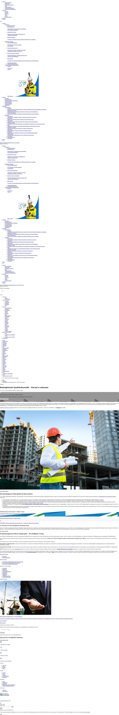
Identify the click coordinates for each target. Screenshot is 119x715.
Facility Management (23, 113)
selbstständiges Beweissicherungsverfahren (107, 496)
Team (6, 14)
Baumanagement (16, 28)
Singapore (7, 304)
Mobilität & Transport (20, 128)
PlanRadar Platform (11, 25)
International (4, 338)
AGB (3, 681)
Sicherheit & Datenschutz (12, 64)
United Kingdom (8, 331)
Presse (6, 15)
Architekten (7, 105)
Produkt (4, 23)
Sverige (6, 329)
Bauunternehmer (8, 99)
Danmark (7, 309)
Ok (1, 714)
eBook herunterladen (4, 399)
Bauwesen (27, 109)
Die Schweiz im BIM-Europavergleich (10, 564)
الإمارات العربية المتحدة (10, 337)
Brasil (6, 297)
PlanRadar (4, 574)
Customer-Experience (9, 4)
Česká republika (8, 307)
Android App (5, 691)
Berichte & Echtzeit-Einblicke (17, 55)
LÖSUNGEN (7, 107)
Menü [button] (18, 142)
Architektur (4, 568)
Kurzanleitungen (8, 2)
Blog (6, 5)
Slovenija (7, 326)
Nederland (7, 316)
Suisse (6, 327)
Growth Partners (8, 17)
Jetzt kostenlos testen (4, 491)
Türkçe (6, 330)
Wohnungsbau (20, 134)
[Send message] (13, 707)
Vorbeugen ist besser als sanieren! (6, 407)
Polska (6, 321)
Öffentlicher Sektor (26, 123)
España (6, 311)
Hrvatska (6, 313)
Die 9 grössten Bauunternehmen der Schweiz (11, 562)
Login (3, 19)
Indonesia (7, 303)
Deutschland (7, 310)
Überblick (7, 98)
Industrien (4, 106)
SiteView (10, 81)
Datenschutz (4, 682)
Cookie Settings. (87, 712)
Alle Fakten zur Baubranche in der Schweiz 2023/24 (12, 561)
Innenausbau (9, 136)
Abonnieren (2, 632)
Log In (15, 142)
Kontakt (6, 11)
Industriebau (19, 130)
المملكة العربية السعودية (10, 334)
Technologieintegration (9, 8)
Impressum (4, 683)
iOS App (4, 690)
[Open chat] (1, 709)
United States (7, 299)
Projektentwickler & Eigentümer (11, 100)
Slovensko (7, 325)
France (6, 312)
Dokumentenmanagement (16, 50)
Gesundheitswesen (11, 137)
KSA (6, 333)
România (6, 322)
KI (3, 140)
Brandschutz (22, 132)
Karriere (6, 12)
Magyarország (8, 315)
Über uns (4, 10)
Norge (6, 317)
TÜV (14, 527)
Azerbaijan (7, 302)
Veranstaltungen (8, 7)
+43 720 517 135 (20, 285)
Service (3, 1)
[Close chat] (4, 705)
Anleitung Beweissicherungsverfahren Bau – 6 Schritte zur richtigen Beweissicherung (22, 523)
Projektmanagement (6, 557)
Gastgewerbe (22, 121)
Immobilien (4, 572)
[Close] (13, 710)
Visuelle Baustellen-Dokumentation (12, 65)
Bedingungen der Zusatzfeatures (8, 684)
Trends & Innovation (6, 577)
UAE (6, 335)
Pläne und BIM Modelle (14, 44)
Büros (23, 126)
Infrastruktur (20, 119)
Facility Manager (8, 101)
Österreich (7, 319)
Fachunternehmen (8, 102)
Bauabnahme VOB (19, 549)
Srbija (6, 324)
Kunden (4, 97)
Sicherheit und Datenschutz (10, 9)
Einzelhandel (21, 117)
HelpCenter (7, 3)
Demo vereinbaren (3, 142)
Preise (3, 139)
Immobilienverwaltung (16, 34)
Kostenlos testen (10, 142)
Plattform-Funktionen (9, 41)
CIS (6, 305)
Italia (6, 314)
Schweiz (6, 323)
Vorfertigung (9, 138)
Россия (6, 320)
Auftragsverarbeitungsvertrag (8, 685)
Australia (6, 301)
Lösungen (7, 24)
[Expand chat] (1, 705)
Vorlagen (4, 381)
